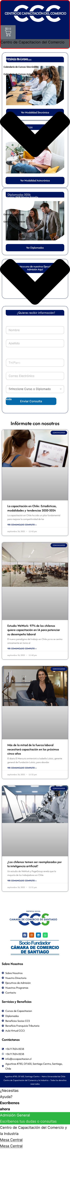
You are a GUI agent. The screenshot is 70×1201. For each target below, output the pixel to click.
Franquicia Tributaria (16, 363)
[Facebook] (24, 935)
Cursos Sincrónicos (14, 214)
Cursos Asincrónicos (14, 221)
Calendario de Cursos (16, 58)
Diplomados (10, 381)
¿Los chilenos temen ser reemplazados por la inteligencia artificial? (34, 864)
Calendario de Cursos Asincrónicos (22, 74)
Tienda (8, 399)
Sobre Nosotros (12, 344)
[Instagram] (31, 935)
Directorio (9, 353)
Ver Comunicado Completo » (21, 524)
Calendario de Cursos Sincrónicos (21, 67)
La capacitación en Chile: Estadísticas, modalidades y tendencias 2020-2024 (32, 508)
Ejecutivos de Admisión (17, 372)
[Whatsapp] (45, 935)
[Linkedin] (38, 935)
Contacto (9, 390)
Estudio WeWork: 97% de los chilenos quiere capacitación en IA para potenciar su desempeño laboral (33, 629)
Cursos (7, 206)
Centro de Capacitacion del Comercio (25, 49)
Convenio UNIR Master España (21, 197)
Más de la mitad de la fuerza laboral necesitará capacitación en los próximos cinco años (33, 749)
